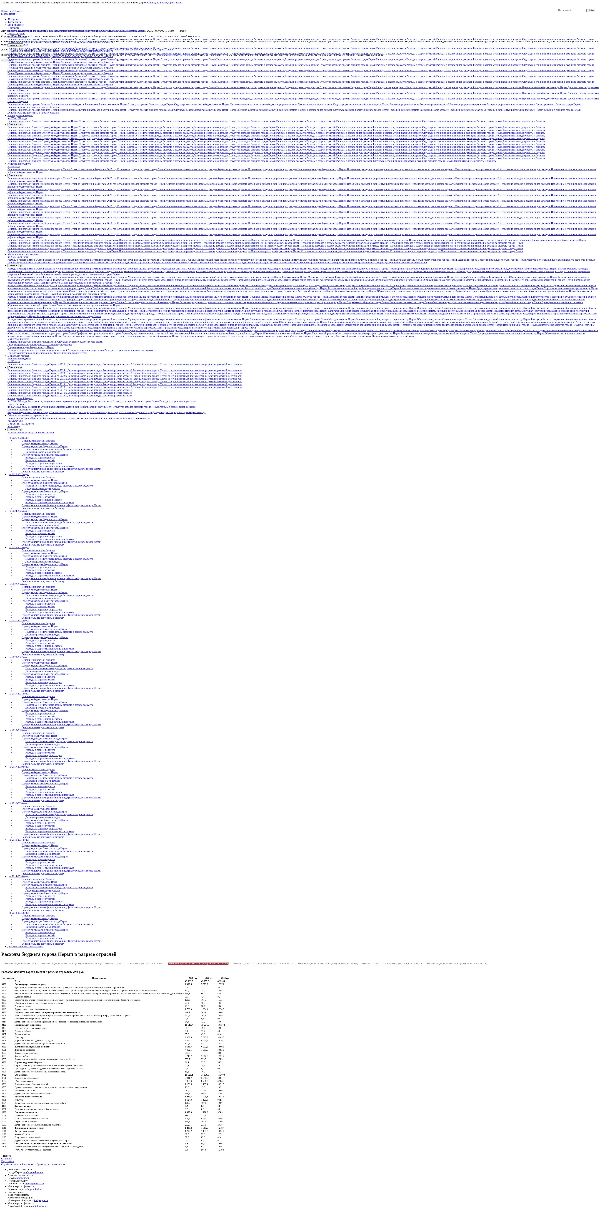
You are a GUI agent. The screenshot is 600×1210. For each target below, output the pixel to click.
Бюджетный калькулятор (21, 423)
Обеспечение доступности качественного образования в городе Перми (198, 330)
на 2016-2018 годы (19, 803)
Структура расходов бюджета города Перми (252, 121)
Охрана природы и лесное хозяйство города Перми (226, 262)
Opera (171, 2)
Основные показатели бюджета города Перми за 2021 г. (38, 378)
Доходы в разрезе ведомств (22, 344)
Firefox (163, 2)
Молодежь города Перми (321, 268)
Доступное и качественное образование (406, 262)
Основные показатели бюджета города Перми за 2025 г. (38, 364)
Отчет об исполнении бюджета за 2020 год (94, 206)
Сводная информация (19, 418)
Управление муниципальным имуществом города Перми (168, 262)
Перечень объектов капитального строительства (57, 418)
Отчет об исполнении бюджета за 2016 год (94, 228)
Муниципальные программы (23, 254)
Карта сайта (14, 22)
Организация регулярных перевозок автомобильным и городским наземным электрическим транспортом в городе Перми (357, 271)
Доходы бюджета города (165, 412)
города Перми (8, 13)
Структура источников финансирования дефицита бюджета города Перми (462, 121)
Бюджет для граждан (19, 355)
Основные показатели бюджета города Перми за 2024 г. (38, 370)
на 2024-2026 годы (19, 511)
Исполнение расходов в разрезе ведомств (433, 169)
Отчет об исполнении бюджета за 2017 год (94, 223)
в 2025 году (14, 361)
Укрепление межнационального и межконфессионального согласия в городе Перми (205, 285)
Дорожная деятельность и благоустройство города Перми (426, 259)
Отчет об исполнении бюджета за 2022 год (94, 195)
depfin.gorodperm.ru (33, 1172)
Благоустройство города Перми (472, 268)
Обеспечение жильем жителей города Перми (502, 259)
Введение (13, 412)
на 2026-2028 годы (17, 36)
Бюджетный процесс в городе (34, 412)
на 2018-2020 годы (19, 730)
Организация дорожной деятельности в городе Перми (425, 268)
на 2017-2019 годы (19, 766)
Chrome (151, 2)
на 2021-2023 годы (19, 620)
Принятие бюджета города (106, 412)
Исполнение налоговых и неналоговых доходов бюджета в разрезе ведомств (206, 169)
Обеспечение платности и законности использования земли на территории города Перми (180, 324)
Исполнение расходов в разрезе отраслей (477, 169)
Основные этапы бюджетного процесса (68, 30)
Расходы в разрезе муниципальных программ (497, 39)
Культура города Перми (295, 268)
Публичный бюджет (12, 11)
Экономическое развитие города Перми (363, 262)
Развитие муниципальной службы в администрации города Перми (364, 288)
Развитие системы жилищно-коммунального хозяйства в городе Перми (438, 288)
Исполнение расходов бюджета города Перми (322, 169)
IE (157, 2)
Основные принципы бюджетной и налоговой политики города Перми (89, 104)
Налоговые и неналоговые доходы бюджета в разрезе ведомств (250, 39)
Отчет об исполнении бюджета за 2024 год (94, 184)
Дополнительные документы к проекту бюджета (87, 42)
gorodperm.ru (22, 1178)
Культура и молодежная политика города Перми (308, 259)
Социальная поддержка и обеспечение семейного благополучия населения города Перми (234, 259)
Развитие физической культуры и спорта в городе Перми (364, 259)
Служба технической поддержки (18, 1164)
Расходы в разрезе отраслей (421, 39)
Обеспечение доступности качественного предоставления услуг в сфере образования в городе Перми (431, 291)
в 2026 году (14, 166)
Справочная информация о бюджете (27, 30)
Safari (179, 2)
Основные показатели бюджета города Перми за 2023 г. (38, 373)
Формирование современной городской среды (81, 294)
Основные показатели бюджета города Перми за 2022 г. (38, 376)
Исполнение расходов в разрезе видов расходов (525, 169)
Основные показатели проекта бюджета (29, 39)
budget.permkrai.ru (34, 1183)
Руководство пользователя (51, 1164)
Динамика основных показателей (25, 946)
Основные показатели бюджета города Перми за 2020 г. (38, 381)
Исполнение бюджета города (136, 412)
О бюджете (13, 28)
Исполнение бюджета (19, 163)
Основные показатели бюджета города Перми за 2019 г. (38, 384)
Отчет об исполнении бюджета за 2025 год (94, 169)
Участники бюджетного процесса (108, 30)
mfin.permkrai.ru (33, 1189)
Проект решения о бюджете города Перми (38, 42)
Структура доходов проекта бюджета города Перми (188, 39)
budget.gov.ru (41, 1200)
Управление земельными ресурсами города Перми (110, 262)
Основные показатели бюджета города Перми (32, 341)
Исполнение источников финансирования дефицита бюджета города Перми (545, 240)
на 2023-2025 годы (19, 547)
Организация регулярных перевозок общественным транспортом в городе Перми (298, 262)
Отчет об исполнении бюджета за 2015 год (94, 234)
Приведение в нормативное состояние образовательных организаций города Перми (531, 291)
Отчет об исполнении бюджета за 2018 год (94, 217)
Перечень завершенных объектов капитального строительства (116, 418)
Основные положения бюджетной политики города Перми (82, 39)
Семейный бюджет (44, 432)
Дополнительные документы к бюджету (523, 121)
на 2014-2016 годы (19, 876)
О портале (13, 19)
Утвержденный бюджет (20, 115)
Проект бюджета (16, 33)
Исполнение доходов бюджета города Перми (141, 169)
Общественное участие (429, 285)
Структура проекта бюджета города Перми (137, 39)
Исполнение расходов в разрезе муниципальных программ (379, 169)
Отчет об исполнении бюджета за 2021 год (94, 200)
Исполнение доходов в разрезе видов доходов (273, 169)
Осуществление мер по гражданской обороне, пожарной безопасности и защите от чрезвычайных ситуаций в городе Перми (212, 288)
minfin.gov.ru (40, 1206)
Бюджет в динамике (18, 339)
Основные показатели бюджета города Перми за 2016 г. (38, 392)
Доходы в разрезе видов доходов (302, 39)
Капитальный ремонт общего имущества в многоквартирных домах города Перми (372, 310)
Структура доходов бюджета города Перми (102, 121)
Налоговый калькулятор (21, 432)
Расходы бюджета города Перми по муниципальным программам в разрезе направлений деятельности (187, 364)
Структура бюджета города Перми (60, 121)
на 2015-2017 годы (19, 839)
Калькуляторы (15, 421)
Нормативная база (135, 30)
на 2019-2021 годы (19, 693)
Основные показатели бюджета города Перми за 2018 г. (38, 387)
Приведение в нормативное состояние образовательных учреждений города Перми (147, 327)
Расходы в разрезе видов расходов (454, 39)
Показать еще (15, 45)
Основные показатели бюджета (25, 121)
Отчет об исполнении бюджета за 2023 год (94, 189)
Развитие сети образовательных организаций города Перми (541, 271)
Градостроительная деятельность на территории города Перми (49, 262)
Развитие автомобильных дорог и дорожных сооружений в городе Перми (80, 274)
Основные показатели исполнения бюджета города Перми (39, 169)
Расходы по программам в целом (25, 259)
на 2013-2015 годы (19, 912)
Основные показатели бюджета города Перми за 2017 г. (38, 390)
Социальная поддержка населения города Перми (276, 285)
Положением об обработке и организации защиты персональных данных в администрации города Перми (116, 49)
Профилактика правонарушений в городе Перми (118, 288)
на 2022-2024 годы (19, 584)
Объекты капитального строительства (28, 415)
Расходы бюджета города (192, 412)
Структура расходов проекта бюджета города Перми (348, 39)
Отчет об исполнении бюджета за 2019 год (94, 212)
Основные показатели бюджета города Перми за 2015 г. (38, 395)
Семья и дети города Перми (457, 285)
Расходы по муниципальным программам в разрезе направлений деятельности (85, 259)
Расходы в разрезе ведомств (391, 39)
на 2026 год (14, 426)
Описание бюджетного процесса (25, 409)
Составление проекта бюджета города (71, 412)
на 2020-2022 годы (19, 657)
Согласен (6, 60)
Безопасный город (468, 259)
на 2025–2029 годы (18, 257)
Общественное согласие (173, 259)
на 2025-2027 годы (19, 474)
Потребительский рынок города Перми (312, 291)
